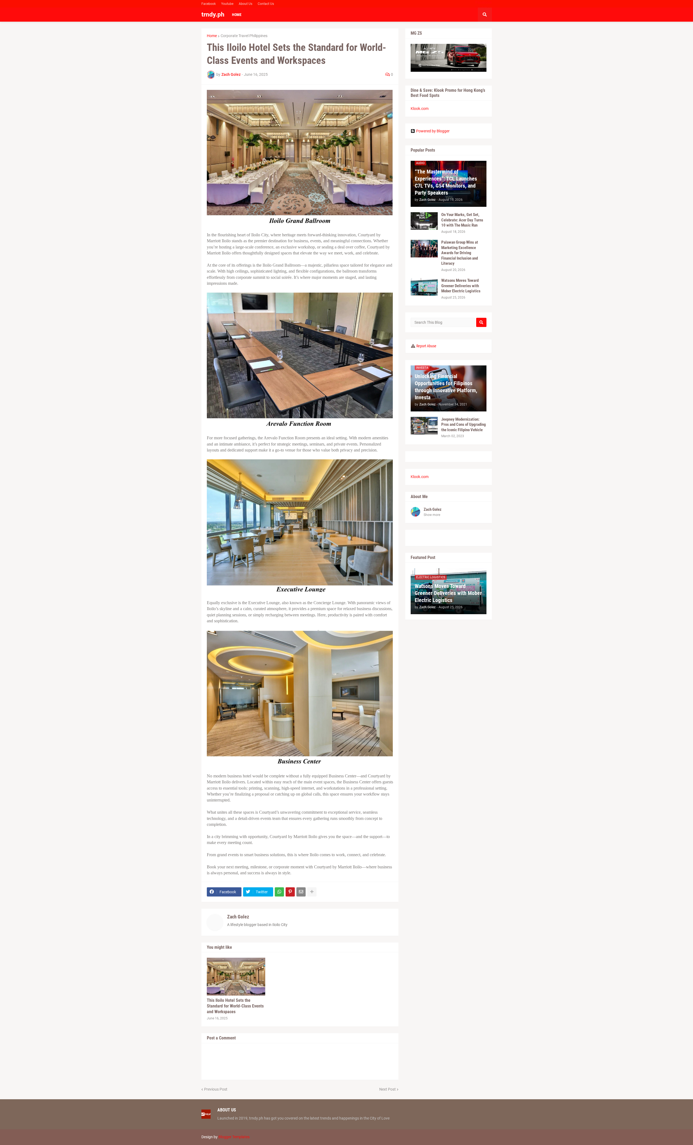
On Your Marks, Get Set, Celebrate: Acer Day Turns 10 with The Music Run (462, 220)
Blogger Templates (234, 1137)
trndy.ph (212, 14)
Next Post (387, 1089)
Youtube (227, 4)
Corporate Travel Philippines (244, 36)
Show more (432, 515)
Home (212, 36)
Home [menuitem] (236, 14)
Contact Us (266, 4)
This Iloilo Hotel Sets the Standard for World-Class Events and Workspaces (235, 1006)
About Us (245, 4)
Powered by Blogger (433, 131)
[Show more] (311, 892)
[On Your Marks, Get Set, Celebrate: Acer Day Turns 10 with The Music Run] (424, 221)
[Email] (301, 892)
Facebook (208, 4)
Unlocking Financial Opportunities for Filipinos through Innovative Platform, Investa (446, 387)
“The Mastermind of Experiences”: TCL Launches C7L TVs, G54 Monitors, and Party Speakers (446, 182)
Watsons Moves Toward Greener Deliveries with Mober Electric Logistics (460, 285)
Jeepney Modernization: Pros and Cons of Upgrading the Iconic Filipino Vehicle (463, 424)
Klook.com (420, 108)
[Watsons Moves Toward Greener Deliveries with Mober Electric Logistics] (424, 287)
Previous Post (215, 1089)
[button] (485, 15)
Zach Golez (238, 917)
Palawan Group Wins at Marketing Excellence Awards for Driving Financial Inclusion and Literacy (459, 253)
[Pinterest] (290, 892)
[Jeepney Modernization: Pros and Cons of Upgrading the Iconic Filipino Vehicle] (424, 425)
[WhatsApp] (279, 892)
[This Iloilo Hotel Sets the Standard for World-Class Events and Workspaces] (236, 977)
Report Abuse (426, 346)
